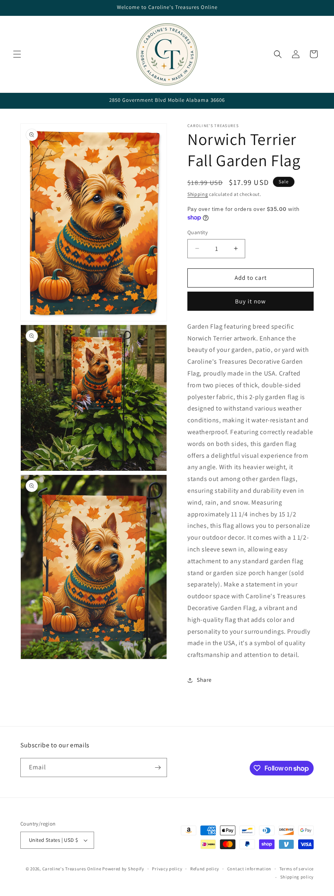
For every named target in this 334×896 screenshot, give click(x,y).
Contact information (249, 869)
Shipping (197, 194)
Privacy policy (167, 869)
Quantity (197, 232)
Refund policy (204, 869)
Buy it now (250, 301)
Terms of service (296, 869)
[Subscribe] (158, 767)
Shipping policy (297, 877)
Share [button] (204, 679)
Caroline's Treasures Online (71, 869)
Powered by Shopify (123, 869)
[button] (17, 54)
